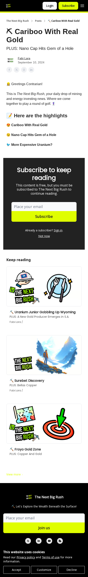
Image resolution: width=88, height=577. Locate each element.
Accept (16, 570)
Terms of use (51, 557)
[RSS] (59, 540)
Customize (44, 570)
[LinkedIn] (38, 540)
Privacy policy (26, 557)
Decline (72, 570)
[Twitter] (28, 540)
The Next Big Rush (17, 21)
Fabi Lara (24, 58)
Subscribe (68, 6)
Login (49, 6)
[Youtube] (49, 540)
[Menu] (82, 5)
